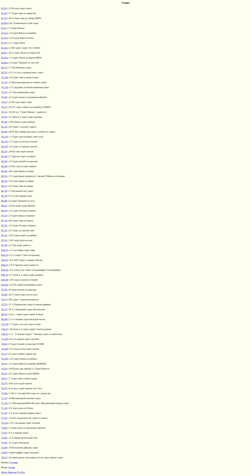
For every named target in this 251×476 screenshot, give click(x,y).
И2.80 (4, 201)
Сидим (11, 467)
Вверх (4, 472)
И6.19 (4, 210)
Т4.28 (4, 438)
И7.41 (4, 225)
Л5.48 (4, 294)
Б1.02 (4, 8)
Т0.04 (4, 344)
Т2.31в (4, 423)
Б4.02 (4, 53)
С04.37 (4, 329)
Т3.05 (4, 433)
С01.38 (4, 324)
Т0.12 (4, 354)
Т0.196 (4, 359)
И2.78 (4, 191)
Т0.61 (4, 378)
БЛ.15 (4, 67)
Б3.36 (4, 43)
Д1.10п (4, 77)
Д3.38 (4, 97)
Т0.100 (4, 349)
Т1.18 (4, 408)
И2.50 (4, 171)
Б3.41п (4, 48)
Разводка (12, 472)
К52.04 (4, 285)
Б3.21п (4, 33)
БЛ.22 (4, 72)
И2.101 (4, 136)
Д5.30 (4, 117)
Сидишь (14, 462)
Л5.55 (4, 304)
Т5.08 (4, 447)
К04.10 (4, 250)
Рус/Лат (21, 472)
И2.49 (4, 161)
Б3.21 (4, 28)
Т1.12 (4, 398)
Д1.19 (4, 82)
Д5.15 (4, 107)
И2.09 (4, 132)
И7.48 (4, 245)
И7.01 (4, 215)
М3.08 (4, 319)
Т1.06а (4, 393)
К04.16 (4, 260)
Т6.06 (4, 452)
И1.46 (4, 122)
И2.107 (4, 141)
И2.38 (4, 156)
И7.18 (4, 220)
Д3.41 (4, 102)
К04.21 (4, 265)
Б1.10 (4, 18)
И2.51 (4, 186)
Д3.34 (4, 92)
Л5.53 (4, 299)
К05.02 (4, 270)
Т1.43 (4, 413)
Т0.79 (4, 383)
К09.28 (4, 280)
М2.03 (4, 314)
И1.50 (4, 127)
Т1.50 (4, 418)
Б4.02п (4, 57)
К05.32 (4, 275)
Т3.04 (4, 428)
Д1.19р (4, 87)
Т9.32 (4, 457)
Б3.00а (4, 23)
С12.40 (4, 339)
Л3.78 (4, 289)
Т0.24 (4, 363)
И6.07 (4, 206)
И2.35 (4, 151)
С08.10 (4, 334)
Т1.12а (4, 403)
